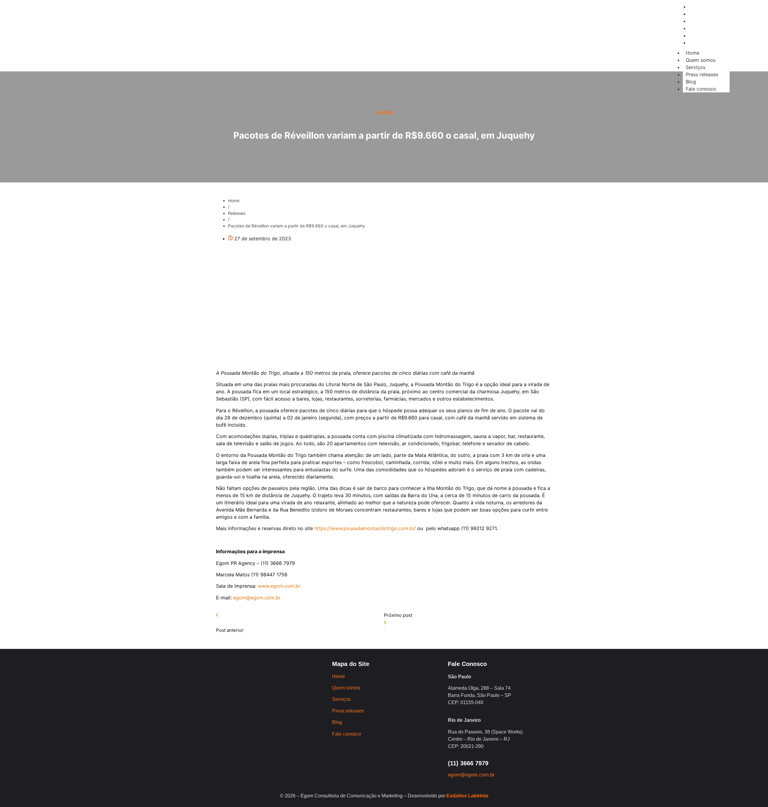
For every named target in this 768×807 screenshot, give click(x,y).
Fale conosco (701, 89)
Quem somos (701, 60)
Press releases (702, 74)
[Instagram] (127, 47)
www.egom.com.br (279, 586)
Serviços (695, 67)
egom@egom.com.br (256, 598)
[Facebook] (143, 47)
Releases (236, 213)
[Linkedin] (160, 47)
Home (692, 53)
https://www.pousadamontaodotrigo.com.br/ (365, 528)
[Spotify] (176, 47)
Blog (691, 82)
